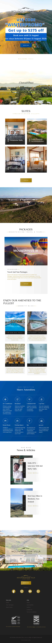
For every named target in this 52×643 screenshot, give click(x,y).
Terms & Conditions (31, 612)
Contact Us (29, 609)
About (28, 602)
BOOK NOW (26, 45)
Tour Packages (9, 604)
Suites (7, 602)
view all (26, 180)
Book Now (26, 582)
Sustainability (30, 604)
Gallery (28, 607)
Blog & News (9, 607)
